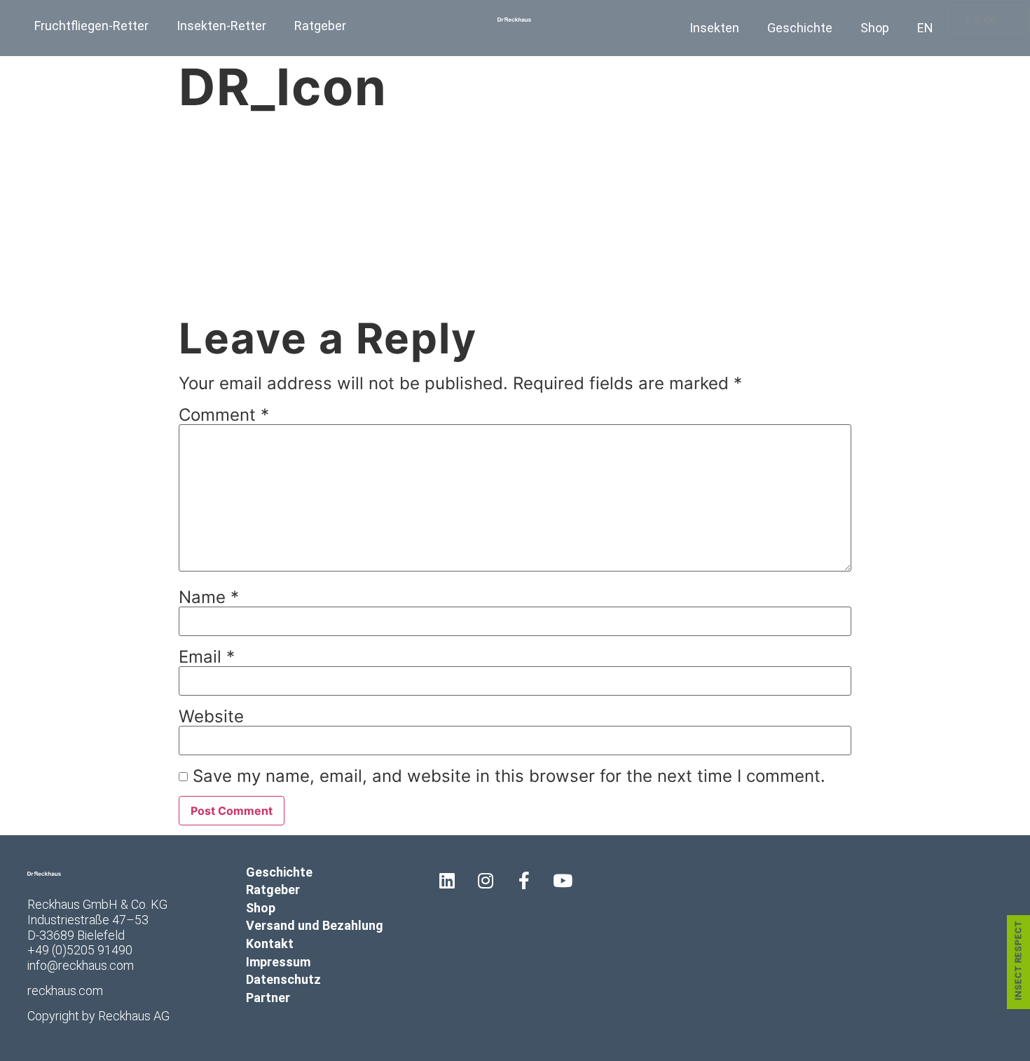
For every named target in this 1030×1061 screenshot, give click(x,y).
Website (211, 716)
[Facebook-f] (524, 880)
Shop (874, 27)
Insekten (714, 27)
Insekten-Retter (221, 25)
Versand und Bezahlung (314, 925)
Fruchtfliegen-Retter (91, 25)
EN (925, 27)
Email (207, 657)
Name (209, 597)
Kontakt (270, 943)
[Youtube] (562, 880)
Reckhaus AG (134, 1015)
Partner (268, 997)
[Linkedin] (447, 880)
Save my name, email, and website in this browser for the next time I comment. (509, 776)
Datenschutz (283, 979)
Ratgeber (320, 25)
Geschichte (799, 27)
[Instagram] (485, 880)
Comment (224, 415)
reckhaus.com (65, 990)
